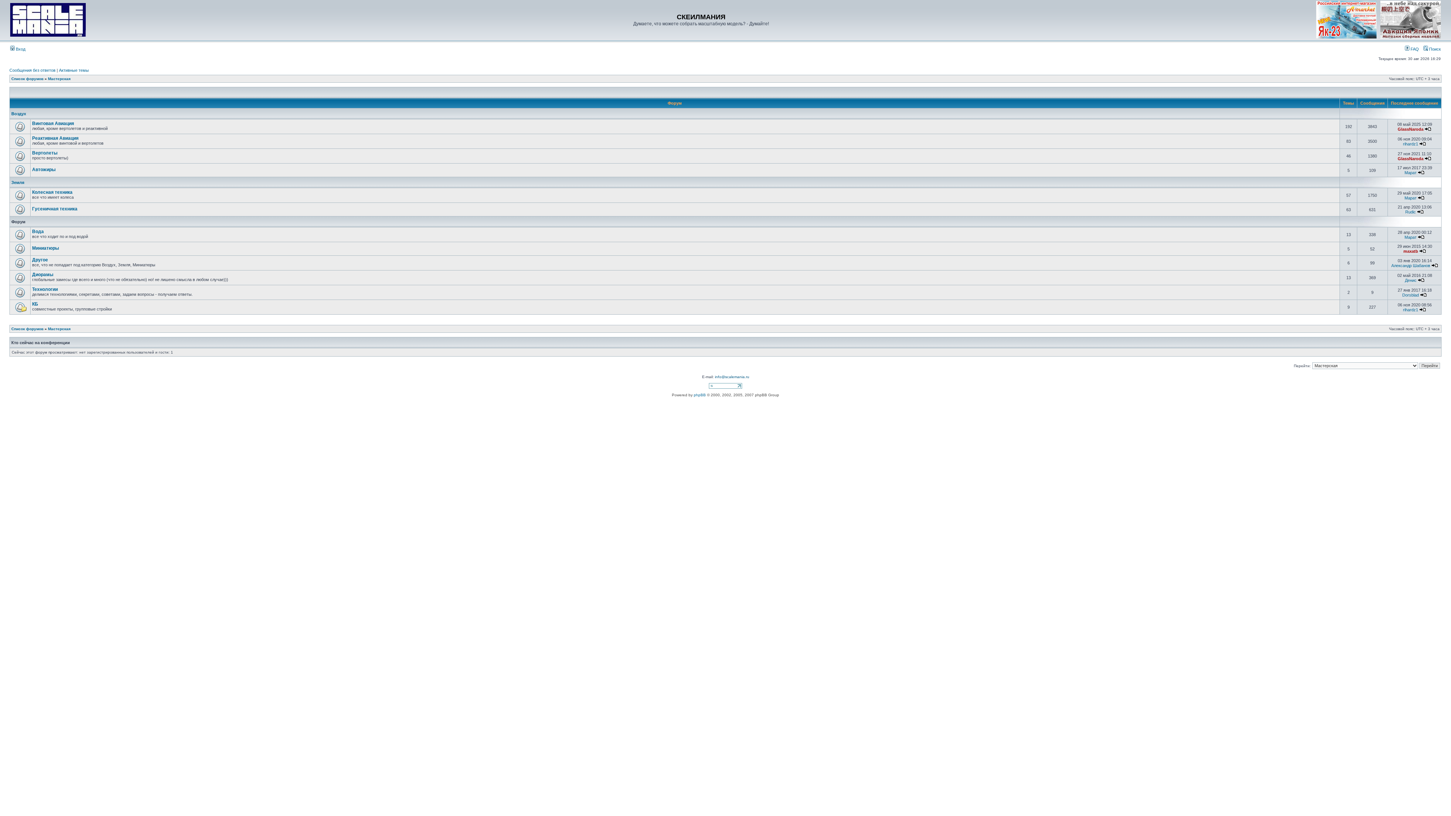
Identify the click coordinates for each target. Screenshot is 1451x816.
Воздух (18, 113)
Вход (20, 49)
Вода (38, 231)
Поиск (1434, 49)
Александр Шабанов (1410, 265)
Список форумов (27, 79)
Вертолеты (44, 153)
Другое (40, 260)
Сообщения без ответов (32, 70)
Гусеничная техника (54, 209)
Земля (17, 182)
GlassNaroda (1410, 129)
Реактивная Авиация (55, 138)
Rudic (1410, 212)
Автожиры (44, 169)
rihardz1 (1410, 144)
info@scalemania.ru (732, 377)
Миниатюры (45, 248)
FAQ (1414, 49)
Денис (1411, 280)
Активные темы (74, 70)
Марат (1411, 172)
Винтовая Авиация (53, 123)
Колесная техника (52, 192)
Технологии (45, 289)
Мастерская (59, 79)
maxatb (1410, 251)
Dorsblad (1410, 295)
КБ (35, 304)
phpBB (700, 395)
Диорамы (42, 274)
